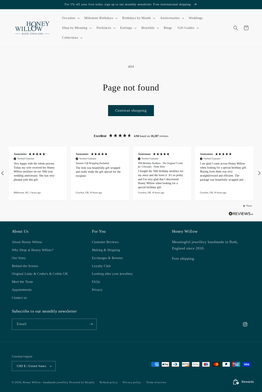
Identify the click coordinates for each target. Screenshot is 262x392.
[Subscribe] (91, 324)
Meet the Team (22, 281)
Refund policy (109, 382)
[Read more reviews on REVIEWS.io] (241, 214)
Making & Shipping (106, 250)
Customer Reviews (105, 242)
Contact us (19, 297)
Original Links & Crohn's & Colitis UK (40, 273)
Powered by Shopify (82, 382)
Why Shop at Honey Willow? (33, 250)
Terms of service (156, 382)
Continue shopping (131, 110)
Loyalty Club (101, 265)
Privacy (97, 289)
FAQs (96, 281)
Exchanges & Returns (107, 258)
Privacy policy (132, 382)
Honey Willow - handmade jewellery (46, 382)
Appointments (22, 289)
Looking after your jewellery (112, 273)
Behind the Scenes (25, 265)
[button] (70, 18)
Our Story (19, 258)
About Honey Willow (27, 242)
